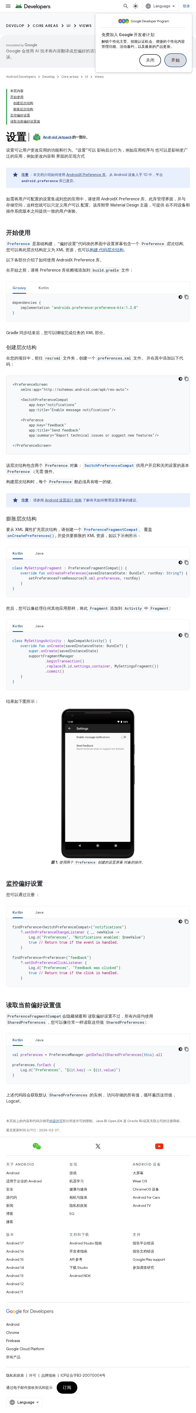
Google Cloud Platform (25, 1349)
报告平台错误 (143, 1243)
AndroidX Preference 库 (86, 174)
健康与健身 (78, 1189)
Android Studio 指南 (85, 1243)
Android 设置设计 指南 (63, 500)
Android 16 (15, 1251)
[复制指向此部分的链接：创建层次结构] (41, 348)
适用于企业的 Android (24, 1181)
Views (85, 25)
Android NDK (80, 1275)
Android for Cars (146, 1197)
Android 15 (15, 1259)
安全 (9, 1189)
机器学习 (76, 1181)
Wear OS (140, 1181)
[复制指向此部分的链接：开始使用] (36, 233)
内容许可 (56, 1121)
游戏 (73, 1173)
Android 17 (15, 1243)
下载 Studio (78, 1267)
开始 (175, 60)
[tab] (19, 288)
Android (12, 1173)
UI (69, 25)
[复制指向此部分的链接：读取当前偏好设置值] (66, 1006)
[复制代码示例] (186, 297)
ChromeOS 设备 (146, 1189)
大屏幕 (138, 1173)
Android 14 (15, 1267)
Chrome (12, 1332)
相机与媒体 (78, 1197)
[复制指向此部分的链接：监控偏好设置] (48, 884)
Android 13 (14, 1275)
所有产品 (13, 1357)
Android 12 (15, 1284)
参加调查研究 (143, 1267)
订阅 (67, 1387)
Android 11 (14, 1292)
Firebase (13, 1340)
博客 (9, 1213)
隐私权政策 (78, 1205)
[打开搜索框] (126, 6)
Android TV (142, 1205)
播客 (9, 1221)
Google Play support (149, 1259)
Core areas (45, 25)
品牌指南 (48, 1375)
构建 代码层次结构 (107, 249)
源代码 (11, 1197)
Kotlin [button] (44, 288)
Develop (15, 25)
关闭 (150, 60)
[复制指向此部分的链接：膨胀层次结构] (41, 519)
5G (72, 1213)
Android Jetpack (57, 137)
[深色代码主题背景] (180, 297)
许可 (32, 1375)
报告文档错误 (143, 1251)
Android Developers (21, 77)
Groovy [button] (19, 288)
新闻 (9, 1205)
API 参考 (75, 1259)
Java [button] (39, 553)
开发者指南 (78, 1251)
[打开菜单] (8, 6)
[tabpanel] (98, 307)
